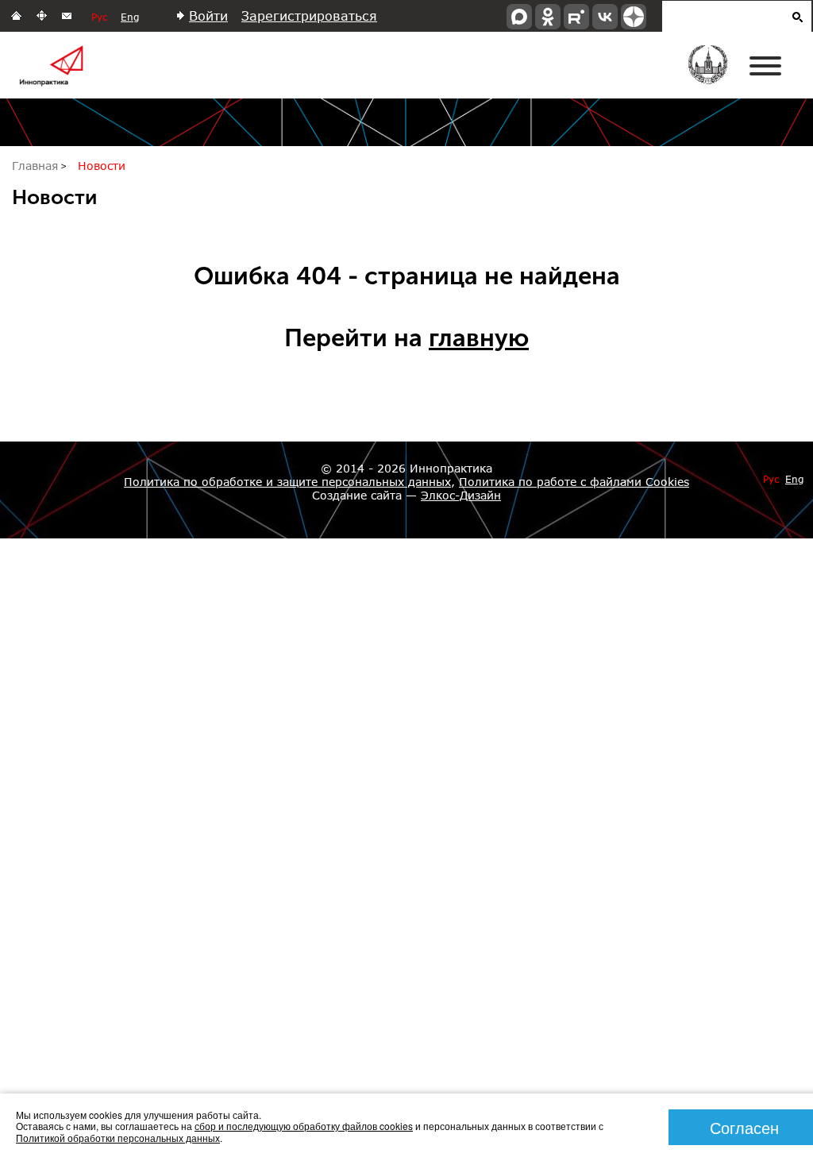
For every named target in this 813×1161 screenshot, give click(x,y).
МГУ (718, 75)
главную (479, 338)
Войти (208, 15)
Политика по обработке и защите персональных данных (287, 481)
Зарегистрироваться (309, 15)
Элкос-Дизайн (461, 495)
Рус (99, 17)
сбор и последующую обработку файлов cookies (304, 1125)
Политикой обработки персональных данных (118, 1137)
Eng (130, 17)
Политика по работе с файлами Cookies (574, 481)
